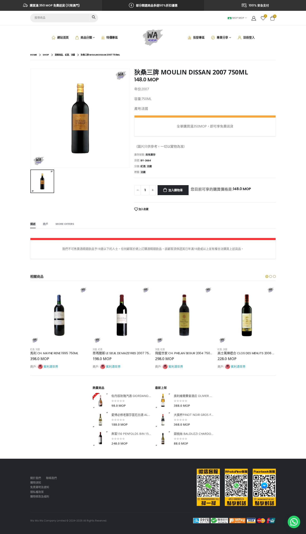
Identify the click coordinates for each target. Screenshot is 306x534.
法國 (149, 166)
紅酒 (143, 166)
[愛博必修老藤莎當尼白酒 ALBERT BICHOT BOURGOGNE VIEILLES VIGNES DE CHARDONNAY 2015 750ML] (100, 419)
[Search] (93, 17)
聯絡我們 (51, 478)
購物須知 (35, 482)
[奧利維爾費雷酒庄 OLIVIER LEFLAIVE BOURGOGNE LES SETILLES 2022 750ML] (163, 401)
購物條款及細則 (39, 496)
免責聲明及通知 (39, 487)
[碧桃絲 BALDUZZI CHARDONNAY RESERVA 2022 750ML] (163, 438)
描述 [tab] (33, 224)
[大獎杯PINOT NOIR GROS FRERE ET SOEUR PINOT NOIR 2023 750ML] (163, 419)
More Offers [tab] (65, 224)
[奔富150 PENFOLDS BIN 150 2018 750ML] (100, 438)
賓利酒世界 (51, 366)
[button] (267, 276)
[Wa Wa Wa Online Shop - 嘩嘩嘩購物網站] (153, 37)
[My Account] (254, 17)
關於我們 (35, 478)
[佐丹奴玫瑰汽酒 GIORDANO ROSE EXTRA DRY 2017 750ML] (100, 401)
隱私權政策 (37, 492)
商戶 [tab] (45, 224)
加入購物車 (175, 190)
